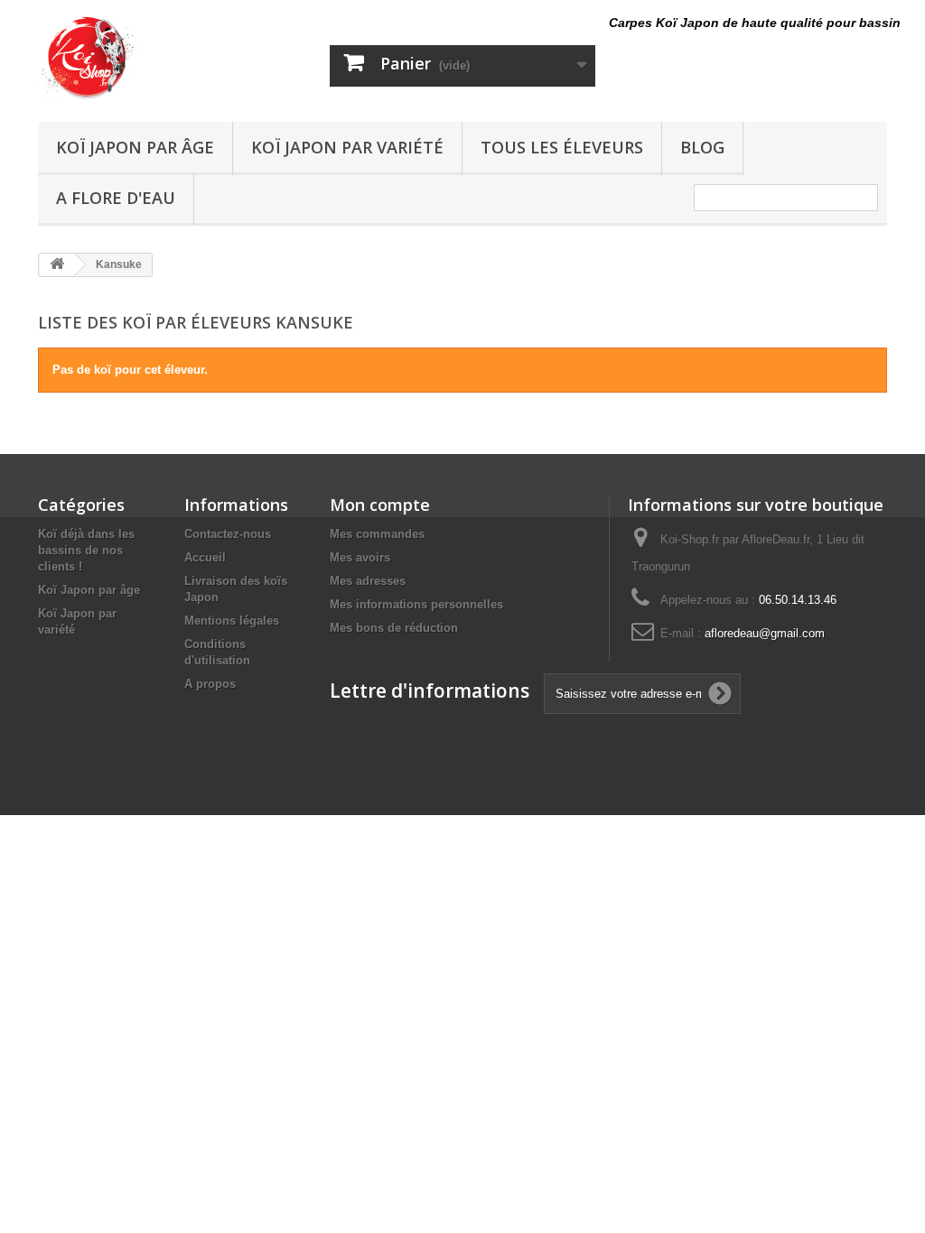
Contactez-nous (227, 534)
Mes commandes (377, 534)
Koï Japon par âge (135, 147)
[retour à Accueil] (57, 265)
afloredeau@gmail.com (765, 633)
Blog (702, 147)
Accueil (205, 557)
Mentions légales (231, 620)
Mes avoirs (360, 557)
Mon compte (380, 504)
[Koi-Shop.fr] (170, 56)
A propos (210, 684)
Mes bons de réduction (394, 628)
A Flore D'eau (115, 198)
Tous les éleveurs (562, 147)
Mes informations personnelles (416, 604)
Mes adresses (368, 581)
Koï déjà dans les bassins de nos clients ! (86, 550)
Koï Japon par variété (347, 147)
